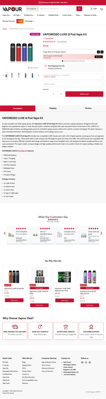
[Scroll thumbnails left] (4, 75)
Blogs (24, 362)
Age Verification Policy (49, 362)
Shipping (52, 108)
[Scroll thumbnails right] (38, 75)
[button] (48, 42)
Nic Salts (17, 15)
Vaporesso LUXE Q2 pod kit (14, 288)
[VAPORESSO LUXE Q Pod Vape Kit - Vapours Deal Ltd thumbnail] (12, 75)
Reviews (88, 108)
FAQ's (24, 368)
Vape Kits (6, 15)
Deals (20, 21)
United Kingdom (92, 392)
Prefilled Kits (28, 15)
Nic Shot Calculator (28, 377)
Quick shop (14, 300)
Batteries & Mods (90, 15)
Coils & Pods (67, 15)
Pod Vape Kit (22, 151)
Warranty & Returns (48, 368)
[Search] (79, 8)
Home (5, 29)
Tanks (78, 15)
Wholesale (29, 21)
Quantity (46, 89)
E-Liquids (41, 15)
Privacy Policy (26, 371)
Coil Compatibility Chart (29, 380)
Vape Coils (6, 377)
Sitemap (25, 383)
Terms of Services (47, 371)
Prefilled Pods (53, 15)
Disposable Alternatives (10, 371)
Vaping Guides (26, 365)
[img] (53, 220)
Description (17, 108)
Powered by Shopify (8, 393)
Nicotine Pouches (9, 21)
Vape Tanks (6, 383)
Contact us (25, 374)
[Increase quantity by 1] (61, 94)
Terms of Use (46, 365)
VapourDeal (49, 38)
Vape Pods (6, 380)
